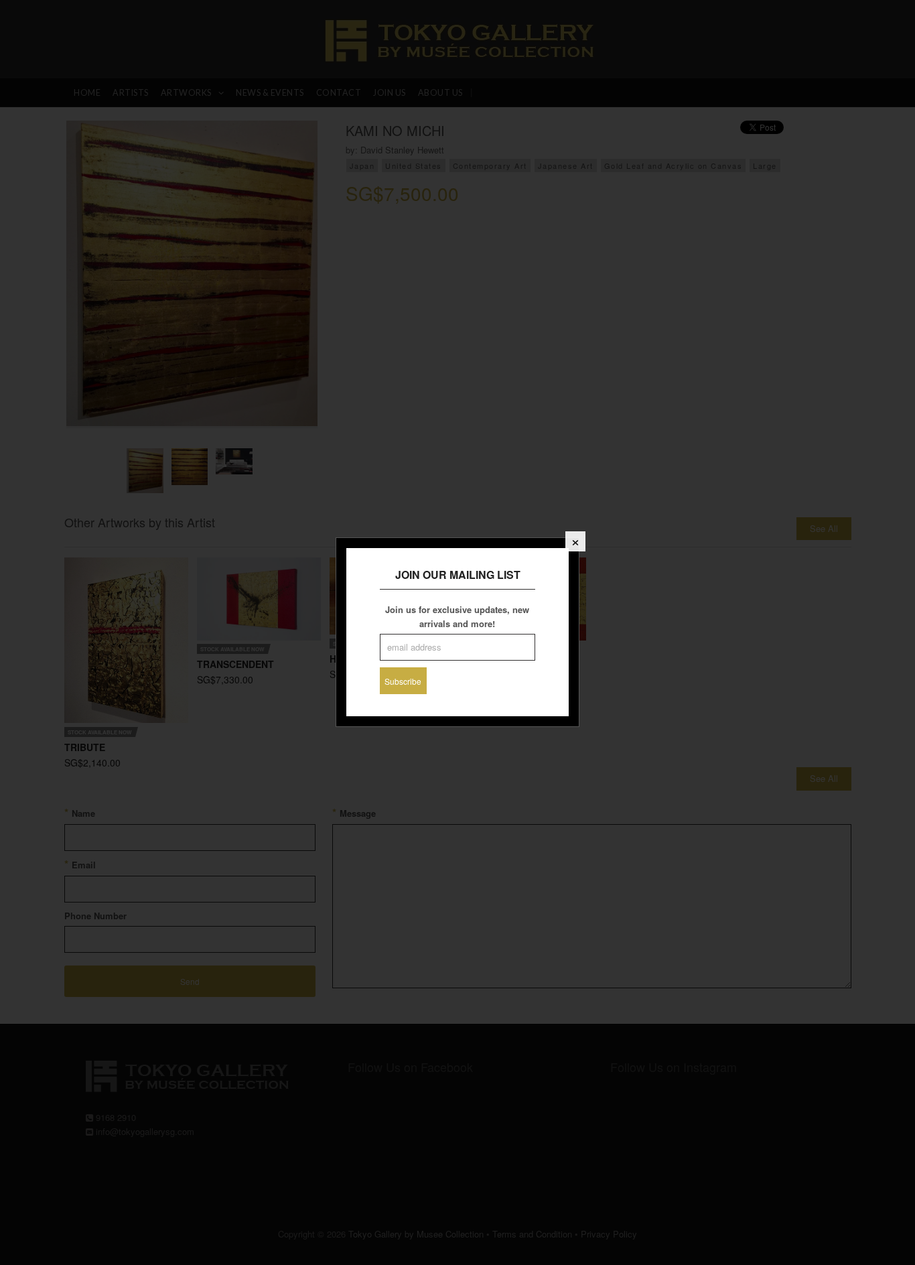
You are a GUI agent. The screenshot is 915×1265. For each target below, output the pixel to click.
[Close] (575, 541)
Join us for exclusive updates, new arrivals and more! (457, 616)
